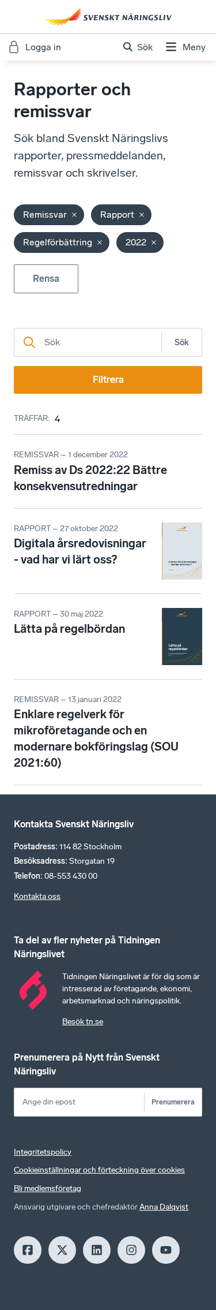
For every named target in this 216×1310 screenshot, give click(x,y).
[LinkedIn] (97, 1250)
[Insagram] (131, 1250)
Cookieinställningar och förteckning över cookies (99, 1170)
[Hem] (108, 16)
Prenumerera (173, 1102)
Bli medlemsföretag (47, 1188)
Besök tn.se (82, 1022)
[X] (62, 1250)
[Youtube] (166, 1250)
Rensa (46, 278)
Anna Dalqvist (163, 1207)
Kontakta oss (37, 896)
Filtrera (108, 379)
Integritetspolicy (42, 1152)
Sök (182, 343)
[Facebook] (27, 1250)
